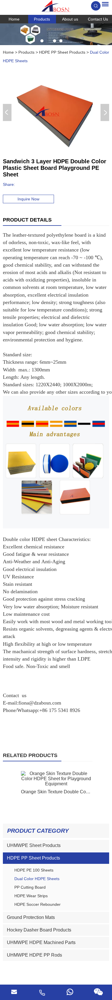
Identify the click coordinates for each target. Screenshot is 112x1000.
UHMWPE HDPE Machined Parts (41, 942)
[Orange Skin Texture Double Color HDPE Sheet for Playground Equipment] (56, 778)
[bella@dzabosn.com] (14, 992)
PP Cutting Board (30, 887)
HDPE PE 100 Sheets (33, 870)
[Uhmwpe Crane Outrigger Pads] (56, 34)
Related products (30, 755)
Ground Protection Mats (31, 917)
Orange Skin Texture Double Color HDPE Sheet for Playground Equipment (56, 791)
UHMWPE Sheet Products (34, 845)
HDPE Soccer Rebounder (37, 904)
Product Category (38, 831)
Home (14, 19)
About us (70, 19)
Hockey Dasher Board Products (39, 929)
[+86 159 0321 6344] (70, 992)
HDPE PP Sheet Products (62, 52)
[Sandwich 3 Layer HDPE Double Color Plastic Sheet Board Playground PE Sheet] (55, 112)
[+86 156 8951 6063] (42, 992)
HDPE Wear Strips (31, 896)
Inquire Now (28, 199)
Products (42, 19)
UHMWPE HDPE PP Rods (34, 955)
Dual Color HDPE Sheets (36, 878)
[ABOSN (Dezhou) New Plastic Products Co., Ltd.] (56, 6)
